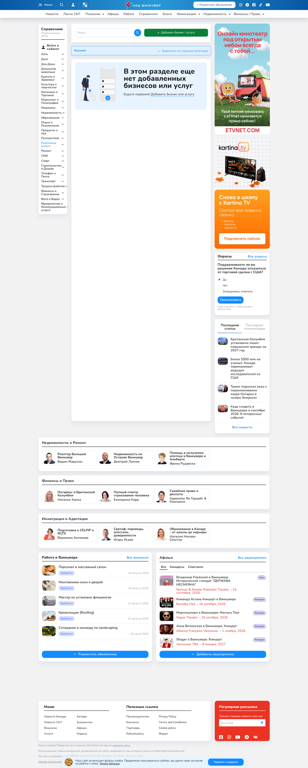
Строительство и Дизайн (51, 167)
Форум (163, 734)
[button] (85, 5)
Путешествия (50, 138)
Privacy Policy (167, 717)
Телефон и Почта (48, 175)
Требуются (66, 573)
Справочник (148, 14)
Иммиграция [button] (186, 14)
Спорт (45, 161)
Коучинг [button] (80, 50)
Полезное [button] (92, 14)
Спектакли (195, 567)
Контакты (132, 722)
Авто (44, 54)
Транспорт (48, 181)
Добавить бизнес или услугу (172, 94)
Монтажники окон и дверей (81, 582)
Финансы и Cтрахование (50, 193)
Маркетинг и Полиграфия (49, 101)
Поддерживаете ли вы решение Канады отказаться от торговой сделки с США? (242, 268)
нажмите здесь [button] (121, 745)
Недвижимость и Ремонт (64, 442)
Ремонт (46, 151)
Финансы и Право (58, 480)
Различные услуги (48, 145)
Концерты (177, 567)
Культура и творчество (49, 86)
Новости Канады (55, 717)
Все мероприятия (252, 558)
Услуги (48, 734)
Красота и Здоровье (48, 78)
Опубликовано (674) (50, 34)
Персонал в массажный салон (82, 567)
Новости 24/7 (53, 722)
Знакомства (85, 722)
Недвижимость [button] (215, 14)
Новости (52, 14)
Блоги (167, 14)
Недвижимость (51, 113)
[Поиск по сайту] (62, 5)
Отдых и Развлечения (50, 124)
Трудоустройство (53, 186)
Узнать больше (109, 763)
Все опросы (257, 256)
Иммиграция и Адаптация (65, 518)
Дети (44, 59)
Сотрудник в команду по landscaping (88, 628)
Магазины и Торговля (49, 94)
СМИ (44, 156)
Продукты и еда (49, 132)
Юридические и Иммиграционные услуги (53, 207)
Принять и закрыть (226, 762)
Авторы (82, 717)
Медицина (48, 108)
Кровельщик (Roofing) (76, 613)
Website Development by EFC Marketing (60, 762)
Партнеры (133, 728)
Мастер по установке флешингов (85, 597)
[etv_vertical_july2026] (242, 79)
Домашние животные (48, 70)
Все (163, 567)
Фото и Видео (50, 199)
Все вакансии (137, 557)
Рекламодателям (137, 717)
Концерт (260, 599)
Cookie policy (167, 728)
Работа (129, 14)
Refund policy (135, 734)
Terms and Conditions (173, 722)
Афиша (113, 14)
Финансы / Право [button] (247, 14)
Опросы (82, 734)
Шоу (262, 577)
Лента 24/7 (71, 14)
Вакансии (50, 728)
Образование (50, 118)
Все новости (242, 427)
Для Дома (48, 64)
